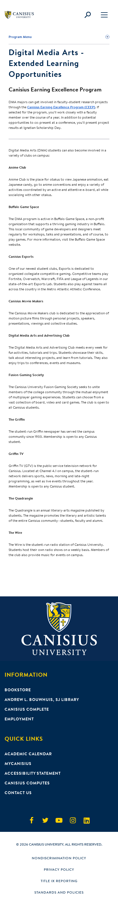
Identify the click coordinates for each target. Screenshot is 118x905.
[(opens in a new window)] (31, 820)
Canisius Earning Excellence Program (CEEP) (61, 107)
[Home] (22, 15)
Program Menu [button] (20, 36)
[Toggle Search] (87, 15)
